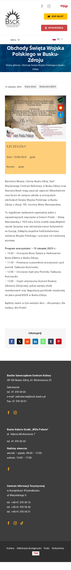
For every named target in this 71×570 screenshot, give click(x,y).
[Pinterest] (58, 341)
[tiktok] (21, 523)
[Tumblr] (50, 341)
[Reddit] (27, 341)
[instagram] (49, 6)
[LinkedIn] (35, 341)
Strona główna (13, 65)
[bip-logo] (64, 5)
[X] (19, 341)
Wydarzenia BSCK (47, 87)
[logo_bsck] (12, 9)
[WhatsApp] (43, 341)
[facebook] (42, 6)
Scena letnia (30, 87)
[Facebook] (11, 341)
